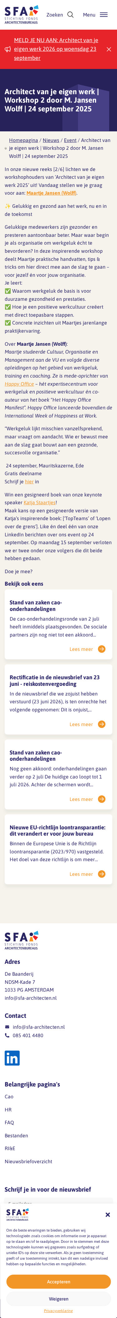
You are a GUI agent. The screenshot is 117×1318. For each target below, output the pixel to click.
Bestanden (16, 1135)
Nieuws (51, 140)
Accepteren (58, 1281)
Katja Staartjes (40, 502)
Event (70, 140)
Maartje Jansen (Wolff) (51, 193)
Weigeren (58, 1298)
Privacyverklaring (58, 1311)
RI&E (10, 1148)
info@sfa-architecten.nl (31, 998)
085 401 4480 (28, 1035)
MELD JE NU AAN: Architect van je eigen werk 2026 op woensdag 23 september (56, 49)
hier (29, 481)
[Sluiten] (108, 49)
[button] (108, 1215)
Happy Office (19, 384)
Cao (9, 1096)
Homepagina (23, 140)
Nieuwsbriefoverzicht (28, 1161)
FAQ (9, 1122)
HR (8, 1109)
